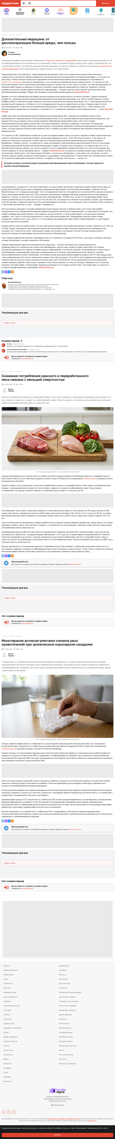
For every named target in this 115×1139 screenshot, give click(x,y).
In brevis (6, 1014)
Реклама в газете (66, 1041)
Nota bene (7, 1019)
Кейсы (61, 1050)
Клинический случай (11, 1006)
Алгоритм (7, 1001)
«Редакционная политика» (57, 1101)
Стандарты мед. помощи (68, 1001)
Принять (57, 1135)
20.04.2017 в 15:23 (18, 344)
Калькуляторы (64, 983)
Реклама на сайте (66, 1037)
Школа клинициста (10, 997)
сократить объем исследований (60, 60)
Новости (11, 34)
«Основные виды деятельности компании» (57, 1099)
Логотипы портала (66, 1054)
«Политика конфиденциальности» (57, 1096)
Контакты (62, 1059)
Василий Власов (81, 92)
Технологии (7, 983)
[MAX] (6, 272)
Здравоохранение (10, 970)
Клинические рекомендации (70, 992)
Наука (5, 979)
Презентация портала (67, 1046)
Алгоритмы (63, 988)
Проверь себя (8, 1023)
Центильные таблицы (67, 997)
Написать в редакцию (67, 1063)
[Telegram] (3, 272)
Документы (63, 979)
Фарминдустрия (9, 992)
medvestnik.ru (91, 1121)
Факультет (7, 1081)
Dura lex (6, 1046)
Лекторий (7, 1010)
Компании (63, 970)
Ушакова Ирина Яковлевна (17, 349)
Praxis (5, 1072)
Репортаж (7, 1063)
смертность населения (12, 82)
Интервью (7, 1068)
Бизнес (6, 1032)
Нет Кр (9, 344)
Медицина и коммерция (12, 1028)
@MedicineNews (75, 564)
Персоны (7, 278)
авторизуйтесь (27, 358)
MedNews (7, 1077)
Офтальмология (65, 1028)
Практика (19, 34)
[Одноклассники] (12, 272)
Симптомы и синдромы (68, 1006)
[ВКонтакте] (9, 272)
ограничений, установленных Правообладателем (63, 1119)
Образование (8, 974)
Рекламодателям (65, 1032)
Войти (106, 3)
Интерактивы (64, 1023)
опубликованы (89, 478)
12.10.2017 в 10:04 (34, 349)
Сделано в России (10, 1041)
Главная (4, 34)
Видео (5, 1059)
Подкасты (63, 1019)
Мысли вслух (8, 1050)
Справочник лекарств (67, 1010)
